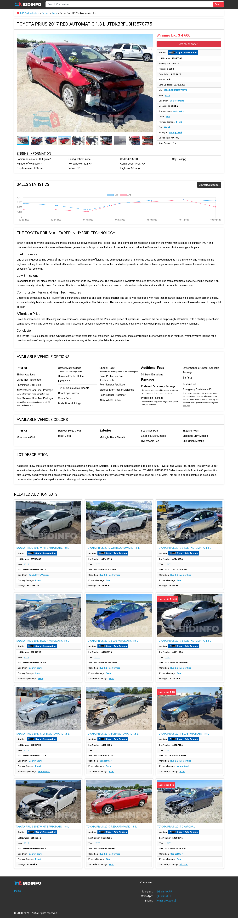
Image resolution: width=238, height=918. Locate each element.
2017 (167, 95)
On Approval (175, 132)
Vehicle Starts (177, 100)
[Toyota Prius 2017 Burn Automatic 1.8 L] (119, 708)
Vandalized (183, 766)
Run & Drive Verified (39, 575)
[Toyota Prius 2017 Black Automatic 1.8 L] (48, 615)
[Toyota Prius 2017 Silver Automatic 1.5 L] (189, 522)
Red (168, 116)
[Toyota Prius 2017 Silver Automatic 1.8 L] (48, 708)
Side (37, 673)
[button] (149, 35)
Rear (108, 580)
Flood (38, 766)
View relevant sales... (209, 185)
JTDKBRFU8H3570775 (175, 90)
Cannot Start (35, 668)
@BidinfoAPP (164, 891)
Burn (108, 766)
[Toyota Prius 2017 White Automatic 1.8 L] (48, 522)
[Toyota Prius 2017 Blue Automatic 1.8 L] (119, 615)
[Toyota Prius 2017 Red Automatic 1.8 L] (119, 801)
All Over (184, 864)
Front (179, 122)
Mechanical (44, 771)
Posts (17, 890)
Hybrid (167, 127)
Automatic (178, 111)
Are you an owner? (188, 44)
